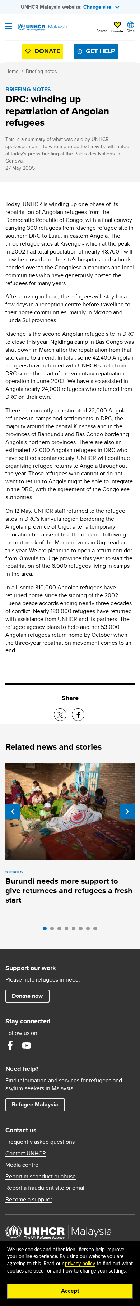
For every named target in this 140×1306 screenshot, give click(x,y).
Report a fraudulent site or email (45, 1188)
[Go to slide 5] (75, 930)
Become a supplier (28, 1200)
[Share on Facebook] (78, 714)
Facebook (10, 1045)
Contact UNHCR (25, 1153)
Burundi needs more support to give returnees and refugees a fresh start (68, 890)
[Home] (42, 27)
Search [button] (102, 30)
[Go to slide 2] (53, 930)
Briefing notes (41, 71)
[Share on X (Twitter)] (60, 714)
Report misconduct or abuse (40, 1177)
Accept (70, 1291)
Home (12, 71)
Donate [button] (117, 30)
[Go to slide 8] (97, 930)
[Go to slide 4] (68, 930)
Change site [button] (97, 6)
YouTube (26, 1045)
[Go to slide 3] (61, 930)
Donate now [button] (27, 996)
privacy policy (80, 1263)
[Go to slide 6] (82, 930)
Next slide (127, 811)
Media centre (21, 1165)
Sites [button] (131, 30)
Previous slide (12, 811)
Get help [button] (97, 52)
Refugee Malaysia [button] (38, 1104)
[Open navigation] (8, 27)
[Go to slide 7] (89, 930)
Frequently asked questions (40, 1142)
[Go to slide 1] (46, 930)
